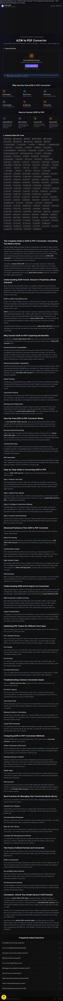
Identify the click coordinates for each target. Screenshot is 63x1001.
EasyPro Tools (8, 998)
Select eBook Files (32, 66)
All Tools (60, 5)
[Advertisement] (31, 21)
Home (53, 5)
